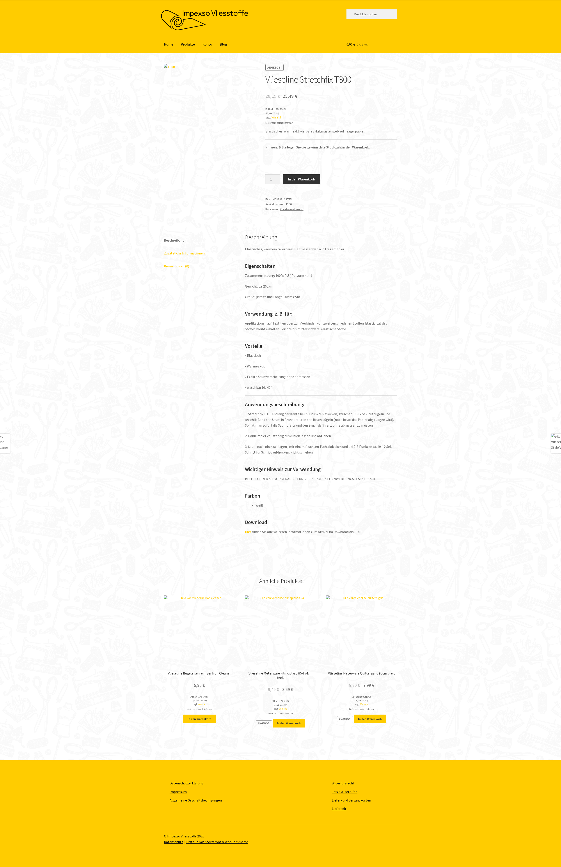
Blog (223, 44)
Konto (207, 44)
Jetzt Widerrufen (344, 791)
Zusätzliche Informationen (184, 253)
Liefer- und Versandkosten (351, 800)
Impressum (178, 791)
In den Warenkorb (301, 179)
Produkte (188, 44)
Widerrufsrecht (343, 783)
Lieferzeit (339, 808)
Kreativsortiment (292, 209)
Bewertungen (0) (176, 266)
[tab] (199, 240)
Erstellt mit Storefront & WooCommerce (217, 842)
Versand (276, 117)
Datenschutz (173, 842)
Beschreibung (174, 240)
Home (168, 44)
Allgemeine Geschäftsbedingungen (196, 800)
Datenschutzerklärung (187, 783)
